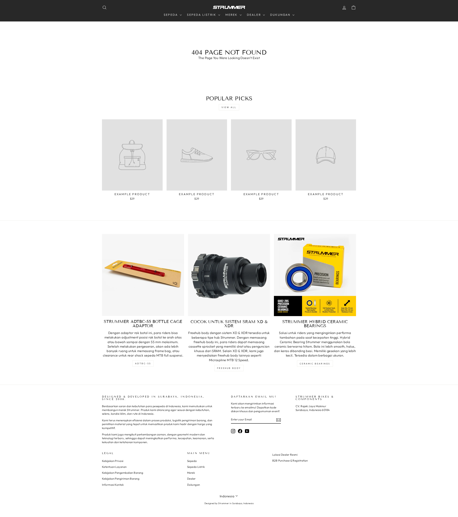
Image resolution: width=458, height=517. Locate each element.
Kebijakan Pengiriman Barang (120, 478)
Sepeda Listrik (202, 14)
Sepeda (171, 14)
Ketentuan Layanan (114, 467)
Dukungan (281, 14)
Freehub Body (229, 368)
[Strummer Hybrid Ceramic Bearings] (315, 275)
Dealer (254, 14)
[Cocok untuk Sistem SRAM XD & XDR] (229, 275)
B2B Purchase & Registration (290, 460)
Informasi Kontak (113, 484)
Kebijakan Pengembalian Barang (122, 472)
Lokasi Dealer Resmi (285, 454)
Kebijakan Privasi (112, 461)
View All (229, 107)
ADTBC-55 (143, 363)
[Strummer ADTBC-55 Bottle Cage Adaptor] (143, 275)
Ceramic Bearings (315, 363)
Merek (232, 14)
